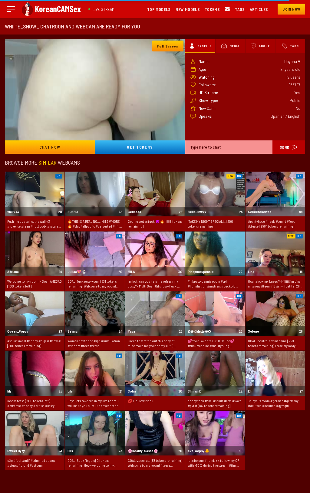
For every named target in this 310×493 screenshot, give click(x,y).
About (264, 46)
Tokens (212, 9)
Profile (204, 46)
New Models (188, 9)
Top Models (159, 9)
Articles (259, 9)
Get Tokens (140, 147)
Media (234, 46)
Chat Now (49, 147)
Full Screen (168, 46)
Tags (240, 9)
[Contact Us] (227, 9)
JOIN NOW (291, 9)
